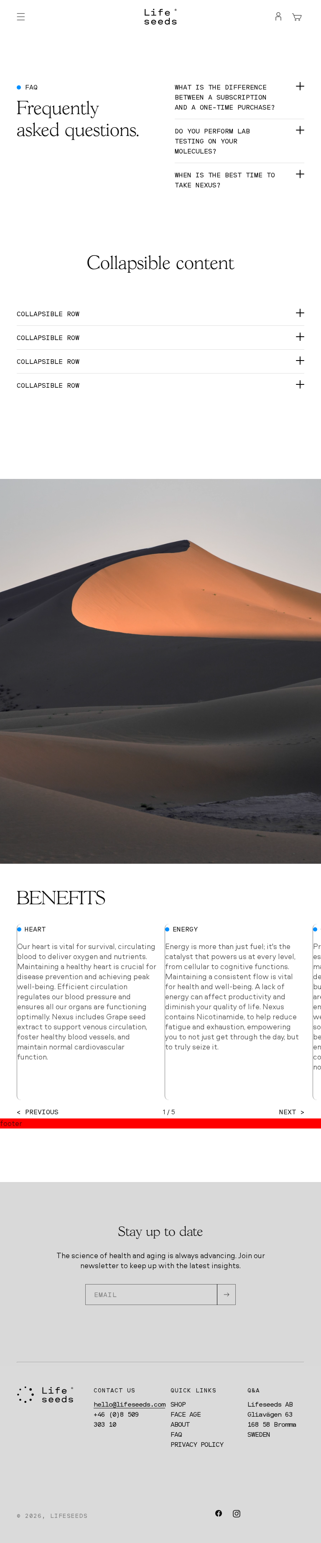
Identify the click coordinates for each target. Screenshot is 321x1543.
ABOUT (180, 1424)
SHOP (178, 1404)
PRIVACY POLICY (197, 1444)
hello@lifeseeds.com (129, 1404)
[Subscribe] (226, 1294)
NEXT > (291, 1111)
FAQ (176, 1434)
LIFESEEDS (69, 1516)
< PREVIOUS (38, 1111)
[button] (21, 17)
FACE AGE (186, 1414)
